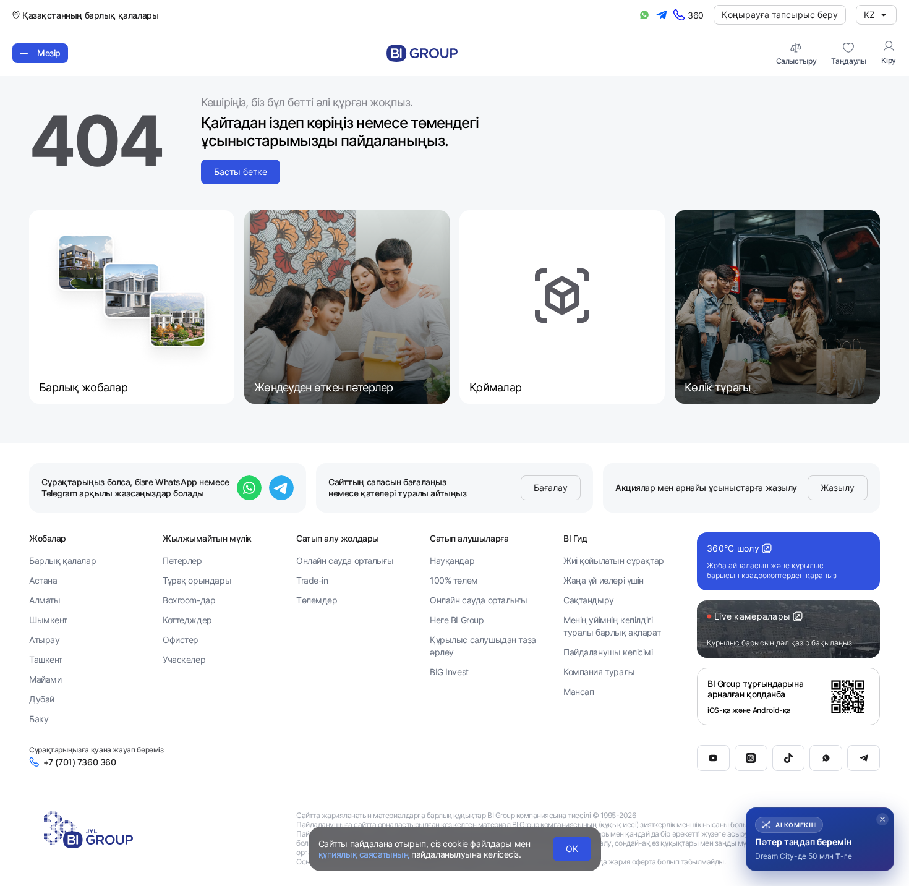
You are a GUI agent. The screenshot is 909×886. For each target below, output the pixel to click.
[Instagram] (751, 758)
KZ (869, 14)
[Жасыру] (882, 809)
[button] (820, 834)
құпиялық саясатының (363, 854)
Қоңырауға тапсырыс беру (780, 14)
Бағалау (551, 487)
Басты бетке (240, 171)
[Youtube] (713, 758)
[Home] (422, 53)
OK (572, 848)
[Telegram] (863, 758)
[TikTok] (788, 758)
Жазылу (838, 487)
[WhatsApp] (825, 758)
